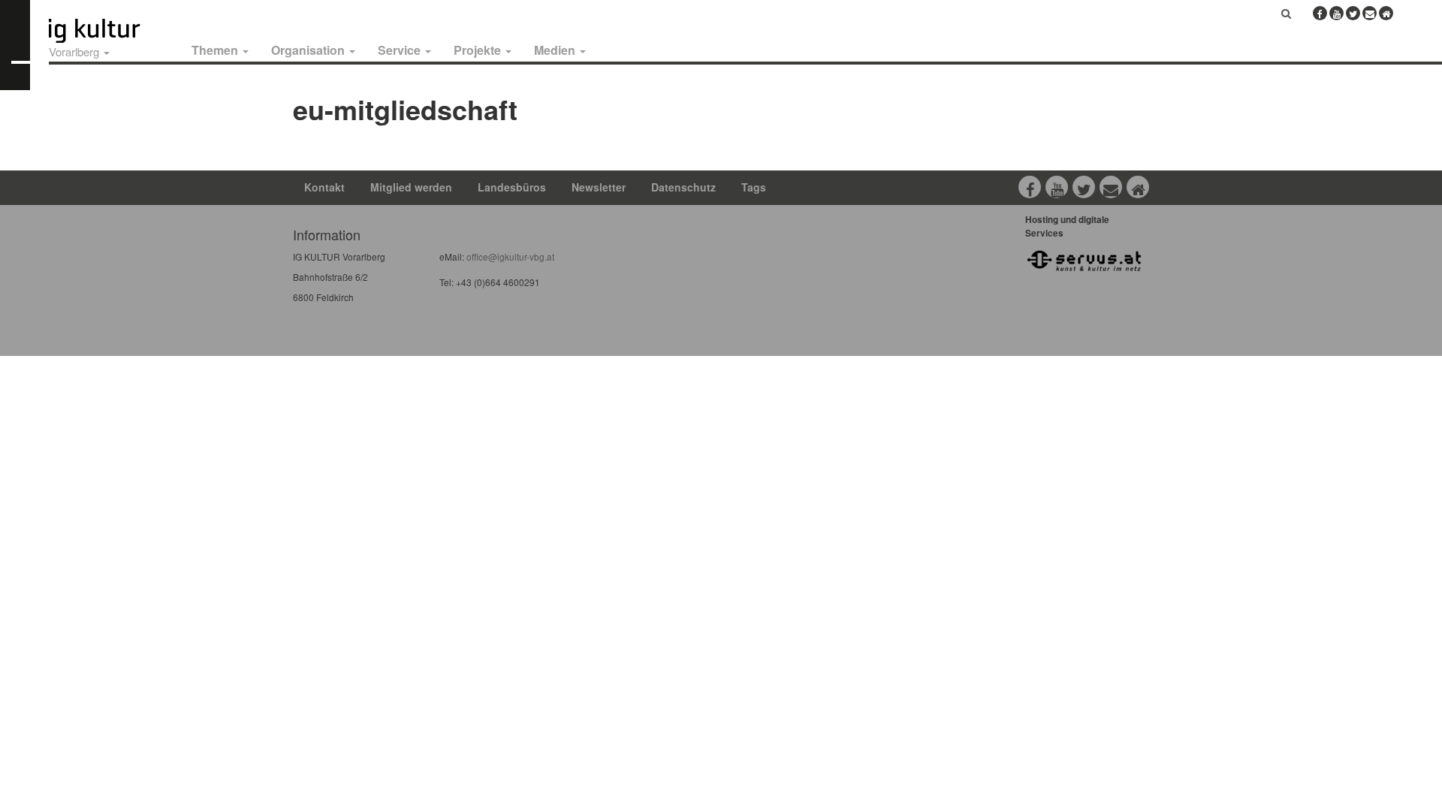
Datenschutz (683, 186)
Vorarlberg (75, 51)
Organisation (309, 50)
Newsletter (599, 186)
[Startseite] (111, 31)
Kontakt (324, 186)
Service (401, 50)
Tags (753, 186)
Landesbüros (512, 186)
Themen (216, 50)
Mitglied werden (411, 186)
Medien (556, 50)
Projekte (479, 50)
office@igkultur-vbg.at (509, 256)
